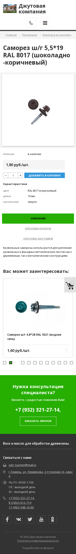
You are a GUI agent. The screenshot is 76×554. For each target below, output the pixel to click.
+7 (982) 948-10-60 (21, 507)
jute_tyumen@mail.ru (22, 465)
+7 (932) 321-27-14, (38, 409)
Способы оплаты (38, 228)
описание (38, 218)
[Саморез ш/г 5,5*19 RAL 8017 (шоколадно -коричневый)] (38, 110)
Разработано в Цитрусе (38, 548)
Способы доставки (38, 238)
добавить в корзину (45, 175)
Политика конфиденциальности (38, 540)
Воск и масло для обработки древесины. (36, 443)
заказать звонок (38, 421)
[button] (4, 362)
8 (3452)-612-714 (20, 503)
